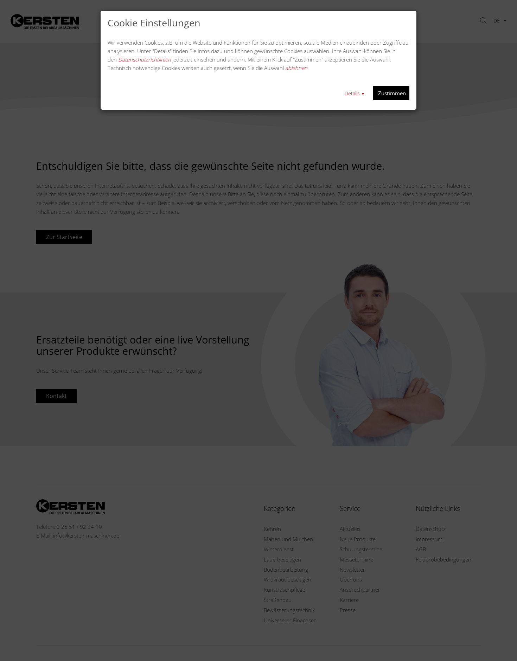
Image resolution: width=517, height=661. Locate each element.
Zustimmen (391, 93)
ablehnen (296, 67)
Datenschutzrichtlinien (144, 59)
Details (355, 93)
